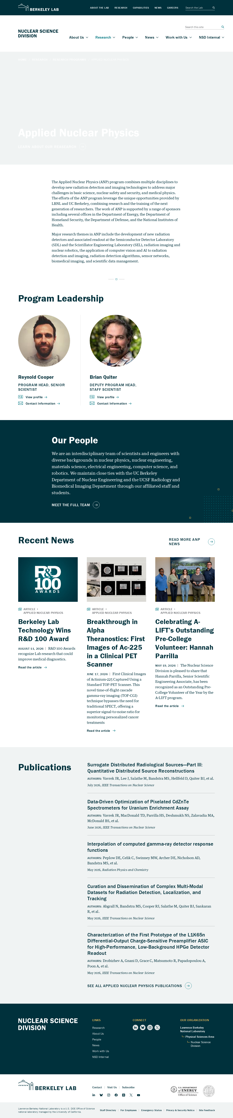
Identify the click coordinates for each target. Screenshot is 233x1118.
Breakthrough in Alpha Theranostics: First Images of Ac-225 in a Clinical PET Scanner (116, 642)
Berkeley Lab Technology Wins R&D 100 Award (44, 630)
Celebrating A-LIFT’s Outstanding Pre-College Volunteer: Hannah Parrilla (184, 638)
